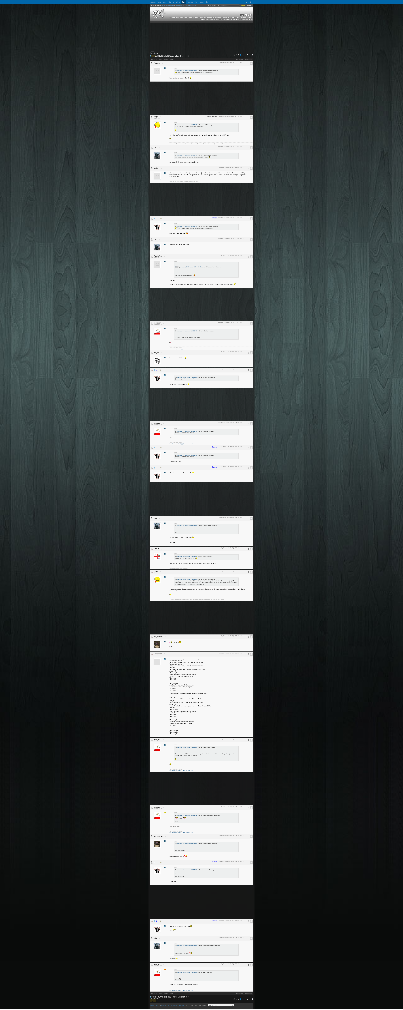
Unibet (160, 59)
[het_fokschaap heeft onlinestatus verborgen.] (152, 637)
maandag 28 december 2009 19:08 (187, 331)
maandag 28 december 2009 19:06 (187, 70)
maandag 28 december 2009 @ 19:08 (227, 146)
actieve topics (239, 59)
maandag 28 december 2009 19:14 (187, 747)
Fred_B (156, 549)
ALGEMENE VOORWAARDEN (169, 1005)
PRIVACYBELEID (155, 1005)
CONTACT (182, 1005)
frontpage (153, 2)
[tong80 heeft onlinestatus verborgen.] (152, 117)
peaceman (157, 323)
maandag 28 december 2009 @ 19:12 (227, 517)
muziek (156, 53)
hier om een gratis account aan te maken (185, 5)
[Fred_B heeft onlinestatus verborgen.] (152, 549)
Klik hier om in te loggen (168, 5)
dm (207, 2)
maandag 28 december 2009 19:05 (187, 155)
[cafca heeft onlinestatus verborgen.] (152, 148)
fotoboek (190, 2)
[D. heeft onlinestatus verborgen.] (152, 219)
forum (183, 2)
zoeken (202, 2)
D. (156, 219)
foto (176, 267)
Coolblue (166, 59)
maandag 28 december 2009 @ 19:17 (227, 920)
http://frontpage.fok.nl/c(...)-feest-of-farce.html (181, 349)
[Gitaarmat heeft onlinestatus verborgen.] (152, 63)
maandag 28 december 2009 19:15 (187, 815)
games (165, 2)
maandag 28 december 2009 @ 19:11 (227, 446)
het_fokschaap (158, 637)
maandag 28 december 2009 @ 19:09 (227, 322)
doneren (243, 5)
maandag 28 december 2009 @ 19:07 (227, 62)
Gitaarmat (157, 63)
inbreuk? (249, 5)
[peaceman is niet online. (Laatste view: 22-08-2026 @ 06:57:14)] (152, 324)
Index (151, 53)
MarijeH (156, 168)
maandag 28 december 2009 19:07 (190, 267)
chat (196, 2)
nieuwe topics (248, 59)
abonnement (154, 59)
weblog (178, 2)
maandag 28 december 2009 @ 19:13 (227, 548)
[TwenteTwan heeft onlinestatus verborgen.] (152, 257)
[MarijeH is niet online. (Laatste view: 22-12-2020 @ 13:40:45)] (152, 168)
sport (159, 2)
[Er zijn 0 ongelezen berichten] (247, 2)
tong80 (156, 117)
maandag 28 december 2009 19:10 (187, 526)
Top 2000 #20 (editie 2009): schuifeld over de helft (169, 56)
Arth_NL (156, 353)
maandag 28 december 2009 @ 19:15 (227, 635)
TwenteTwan (158, 256)
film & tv (171, 2)
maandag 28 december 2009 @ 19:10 (227, 369)
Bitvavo (171, 59)
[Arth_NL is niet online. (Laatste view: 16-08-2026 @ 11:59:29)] (152, 353)
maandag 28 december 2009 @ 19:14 (227, 571)
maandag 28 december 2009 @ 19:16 (227, 835)
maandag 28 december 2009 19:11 (187, 556)
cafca (155, 147)
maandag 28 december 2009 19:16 (187, 945)
